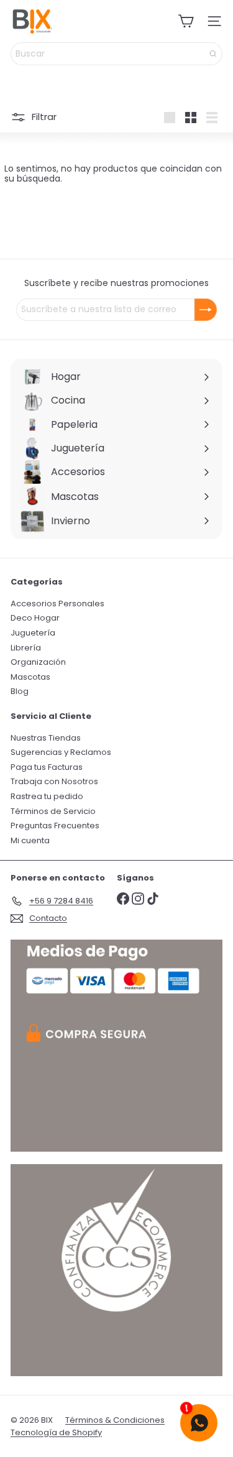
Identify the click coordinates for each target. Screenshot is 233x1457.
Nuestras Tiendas (46, 738)
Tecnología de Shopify (56, 1432)
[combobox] (116, 53)
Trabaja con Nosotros (54, 781)
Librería (26, 648)
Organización (38, 662)
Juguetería (33, 633)
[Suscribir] (205, 309)
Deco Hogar (35, 618)
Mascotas (30, 677)
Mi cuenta (30, 840)
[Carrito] (185, 21)
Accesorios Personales (57, 603)
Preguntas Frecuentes (55, 825)
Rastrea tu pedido (47, 796)
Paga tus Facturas (47, 767)
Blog (20, 691)
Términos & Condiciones (115, 1420)
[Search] (213, 53)
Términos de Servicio (53, 811)
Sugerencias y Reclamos (61, 752)
